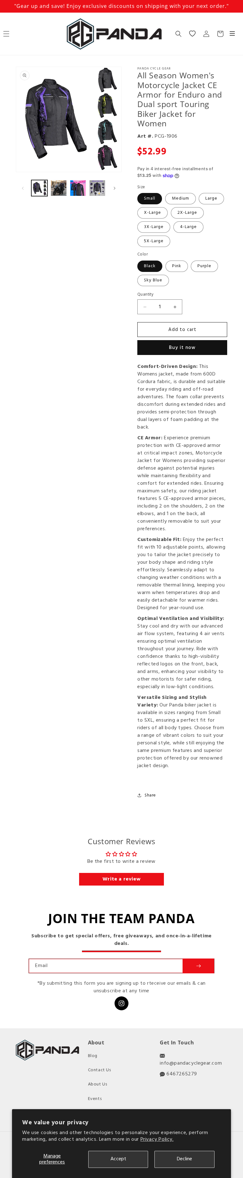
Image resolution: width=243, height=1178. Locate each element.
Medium (180, 198)
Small (149, 198)
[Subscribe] (198, 966)
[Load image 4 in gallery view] (97, 188)
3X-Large (154, 227)
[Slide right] (115, 188)
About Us (97, 1084)
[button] (178, 34)
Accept (118, 1159)
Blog (92, 1056)
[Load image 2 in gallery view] (59, 188)
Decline (184, 1159)
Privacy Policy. (157, 1139)
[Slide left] (23, 188)
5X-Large (154, 241)
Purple (204, 266)
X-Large (152, 212)
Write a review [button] (121, 879)
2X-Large (187, 212)
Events (95, 1099)
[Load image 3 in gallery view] (78, 188)
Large (211, 198)
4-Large (188, 227)
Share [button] (150, 795)
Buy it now (182, 348)
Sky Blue (153, 280)
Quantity (145, 294)
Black (150, 266)
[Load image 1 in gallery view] (39, 188)
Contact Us (99, 1070)
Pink (176, 266)
